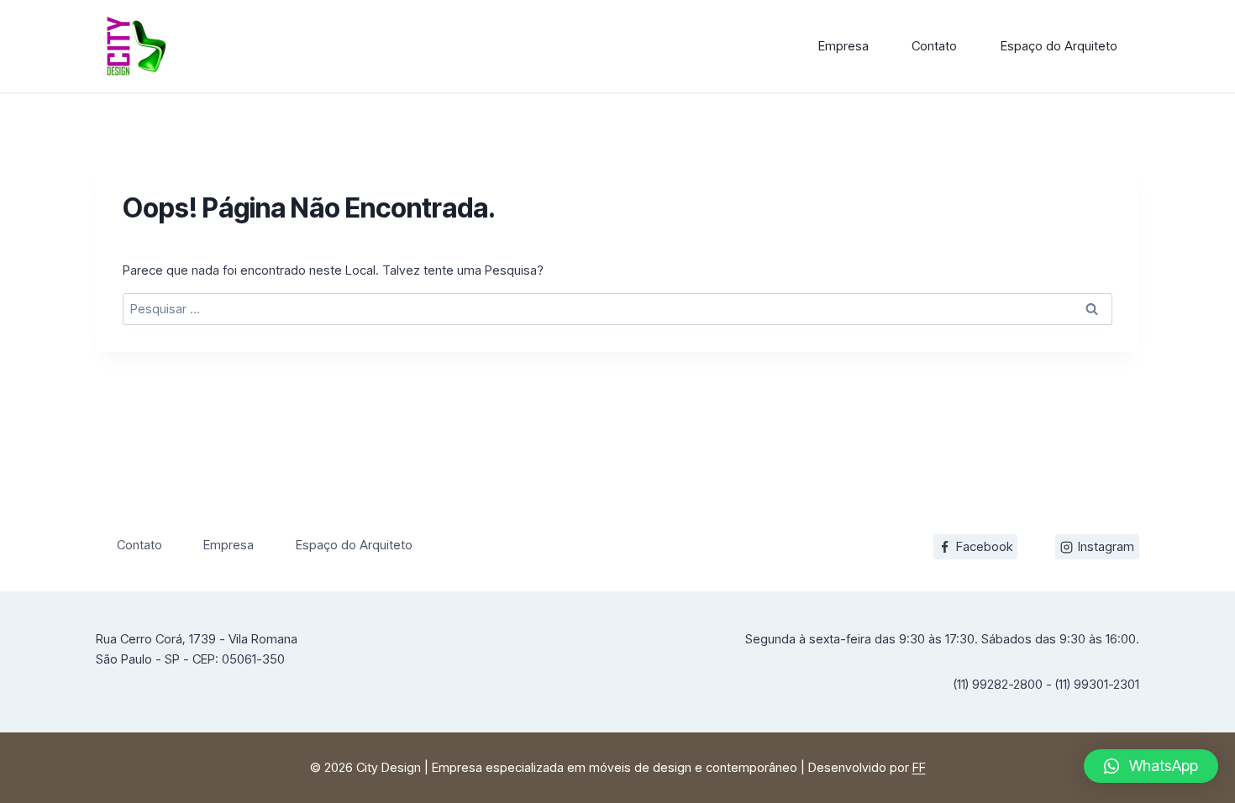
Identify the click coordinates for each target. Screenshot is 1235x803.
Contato (934, 46)
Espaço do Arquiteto (1059, 46)
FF (919, 767)
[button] (1151, 766)
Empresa (843, 46)
